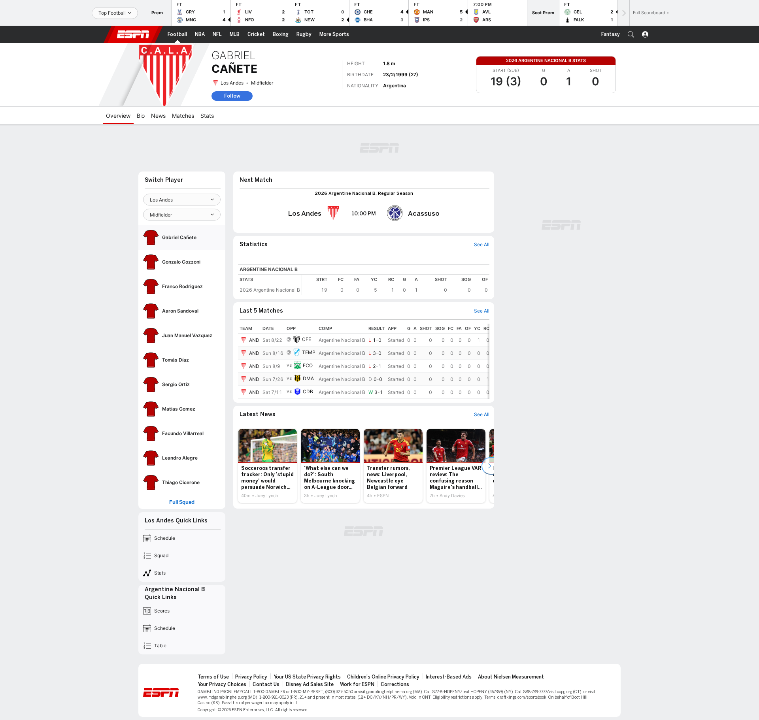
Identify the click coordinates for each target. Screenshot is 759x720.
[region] (395, 284)
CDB (308, 391)
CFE (306, 339)
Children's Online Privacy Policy (383, 677)
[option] (267, 466)
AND (254, 340)
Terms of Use (213, 677)
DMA (308, 378)
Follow (232, 96)
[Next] (623, 13)
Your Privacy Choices (222, 684)
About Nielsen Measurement (511, 677)
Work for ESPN (357, 684)
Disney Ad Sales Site (310, 684)
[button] (631, 34)
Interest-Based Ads (449, 677)
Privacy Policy (251, 677)
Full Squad (181, 502)
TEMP (308, 352)
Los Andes (232, 83)
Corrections (395, 684)
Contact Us (266, 684)
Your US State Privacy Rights (307, 677)
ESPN (133, 34)
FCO (308, 365)
